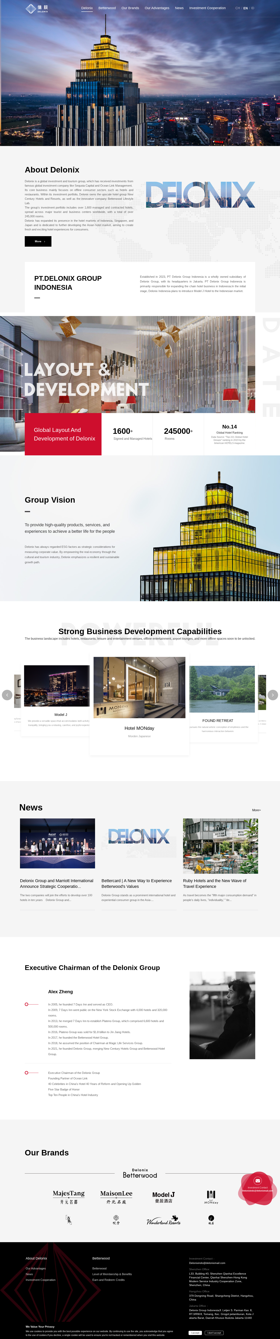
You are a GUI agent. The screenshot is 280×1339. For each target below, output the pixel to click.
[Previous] (236, 120)
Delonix (87, 8)
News (179, 8)
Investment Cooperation (207, 8)
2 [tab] (32, 122)
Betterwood (107, 8)
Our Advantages (157, 8)
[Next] (250, 120)
